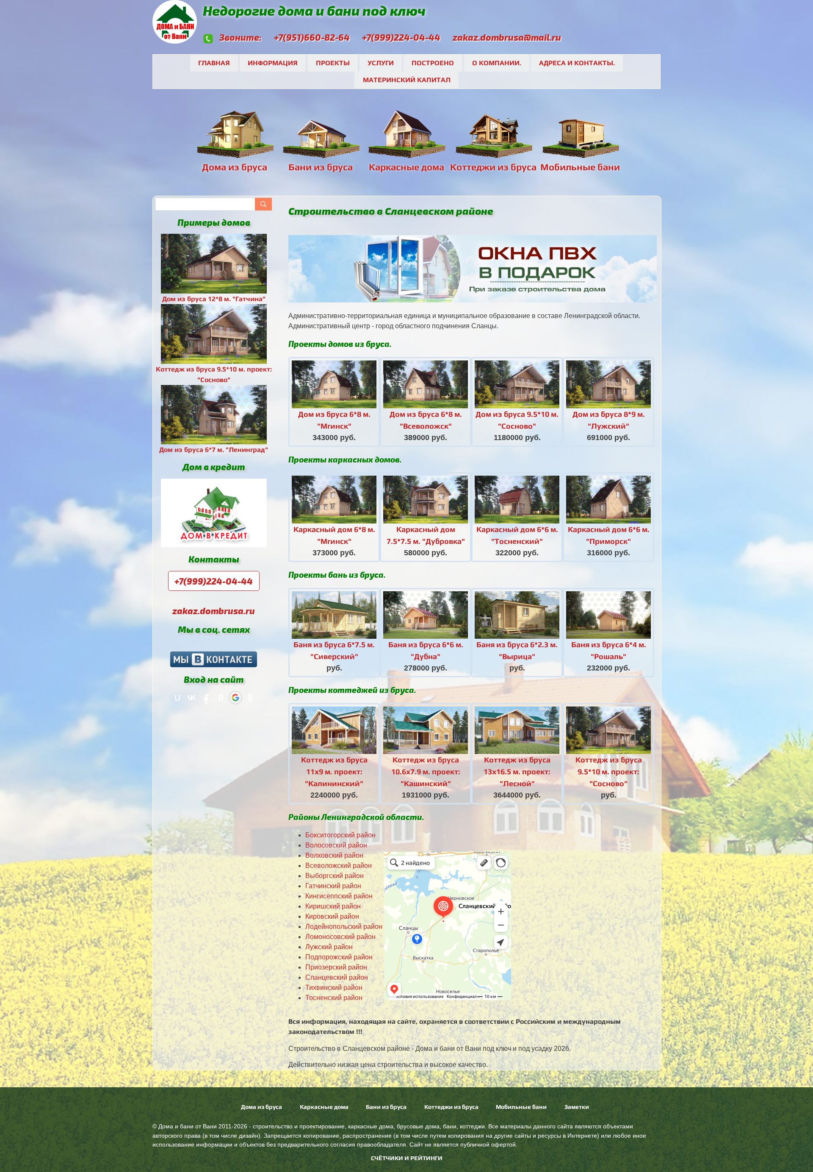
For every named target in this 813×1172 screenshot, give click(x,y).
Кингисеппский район (339, 896)
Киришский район (333, 906)
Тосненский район (333, 997)
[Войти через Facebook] (206, 697)
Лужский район (329, 946)
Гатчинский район (333, 885)
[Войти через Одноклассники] (250, 697)
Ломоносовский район (340, 936)
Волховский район (334, 855)
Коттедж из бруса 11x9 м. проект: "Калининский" (334, 771)
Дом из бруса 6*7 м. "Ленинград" (213, 450)
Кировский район (332, 916)
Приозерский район (336, 967)
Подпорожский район (339, 957)
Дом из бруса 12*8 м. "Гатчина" (213, 299)
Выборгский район (334, 875)
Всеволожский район (338, 865)
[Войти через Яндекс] (220, 697)
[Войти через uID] (177, 697)
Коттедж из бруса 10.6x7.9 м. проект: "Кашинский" (425, 771)
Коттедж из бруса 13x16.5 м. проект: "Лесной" (517, 771)
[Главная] (175, 38)
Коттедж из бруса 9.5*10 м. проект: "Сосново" (608, 771)
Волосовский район (336, 845)
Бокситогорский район (340, 835)
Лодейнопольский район (343, 926)
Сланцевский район (336, 977)
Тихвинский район (333, 987)
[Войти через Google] (235, 697)
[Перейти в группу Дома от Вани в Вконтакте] (213, 658)
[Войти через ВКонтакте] (191, 697)
